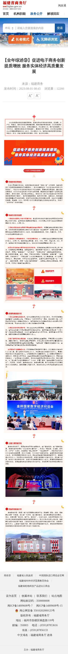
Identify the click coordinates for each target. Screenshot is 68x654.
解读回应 (53, 13)
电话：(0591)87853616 (45, 625)
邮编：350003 (20, 625)
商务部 (7, 575)
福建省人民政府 (25, 575)
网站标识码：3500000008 (34, 600)
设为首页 (11, 595)
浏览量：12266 (54, 88)
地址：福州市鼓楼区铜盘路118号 (35, 620)
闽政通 (62, 5)
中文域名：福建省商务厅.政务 (35, 635)
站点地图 (57, 595)
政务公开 (36, 13)
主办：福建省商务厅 (34, 649)
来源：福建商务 (32, 83)
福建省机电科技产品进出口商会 (34, 586)
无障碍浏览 (49, 39)
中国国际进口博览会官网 (51, 575)
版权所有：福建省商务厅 (34, 615)
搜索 (60, 28)
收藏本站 (27, 595)
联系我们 (42, 595)
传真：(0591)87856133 (35, 630)
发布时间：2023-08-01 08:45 (22, 88)
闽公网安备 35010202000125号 (37, 610)
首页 (6, 13)
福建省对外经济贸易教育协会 (34, 580)
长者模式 (22, 39)
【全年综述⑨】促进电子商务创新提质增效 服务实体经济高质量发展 (34, 66)
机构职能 (20, 13)
